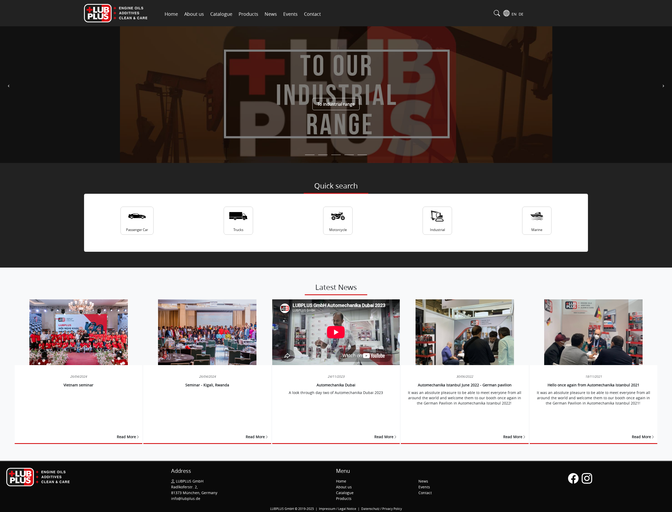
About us (194, 14)
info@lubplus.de (185, 498)
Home (171, 14)
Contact (312, 14)
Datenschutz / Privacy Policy (381, 508)
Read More (126, 436)
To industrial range (336, 104)
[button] (8, 85)
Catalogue (221, 14)
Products (248, 14)
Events (290, 14)
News (271, 14)
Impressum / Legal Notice (338, 508)
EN (515, 14)
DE (521, 14)
